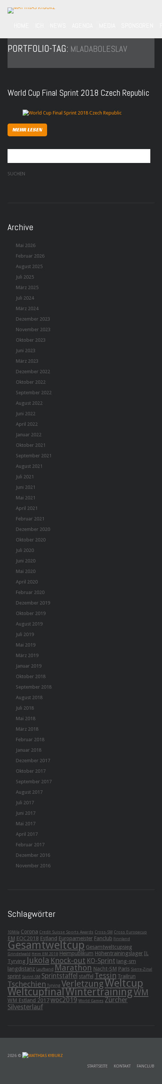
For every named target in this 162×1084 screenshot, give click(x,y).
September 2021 (34, 455)
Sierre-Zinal (141, 969)
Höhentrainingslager (119, 953)
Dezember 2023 (33, 319)
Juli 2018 (25, 708)
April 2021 (27, 508)
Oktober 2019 (31, 613)
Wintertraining (99, 992)
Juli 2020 (25, 550)
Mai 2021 (25, 498)
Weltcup (124, 983)
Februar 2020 (30, 592)
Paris (124, 969)
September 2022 (34, 392)
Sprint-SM (31, 976)
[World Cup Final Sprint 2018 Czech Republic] (72, 112)
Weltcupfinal (36, 992)
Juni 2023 (25, 350)
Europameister (75, 938)
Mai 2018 (25, 718)
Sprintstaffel (59, 976)
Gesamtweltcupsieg (109, 947)
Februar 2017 (30, 844)
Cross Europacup (130, 932)
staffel (86, 976)
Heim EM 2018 (45, 953)
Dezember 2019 (33, 603)
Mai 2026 (25, 245)
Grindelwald (19, 953)
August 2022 (29, 403)
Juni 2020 (25, 561)
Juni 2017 (25, 813)
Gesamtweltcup (46, 945)
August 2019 (29, 624)
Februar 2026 (30, 256)
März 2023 (27, 361)
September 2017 (34, 781)
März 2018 (27, 729)
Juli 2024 (25, 298)
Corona (29, 932)
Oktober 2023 (31, 340)
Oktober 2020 (31, 540)
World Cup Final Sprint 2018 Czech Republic (78, 92)
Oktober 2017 (31, 771)
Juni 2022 (25, 413)
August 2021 (29, 466)
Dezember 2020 (33, 529)
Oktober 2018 (31, 676)
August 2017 (29, 792)
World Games (91, 1000)
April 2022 (27, 424)
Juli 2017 (25, 802)
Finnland (121, 938)
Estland (48, 938)
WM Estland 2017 (28, 1000)
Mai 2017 (25, 823)
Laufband (44, 969)
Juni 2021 (25, 487)
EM (11, 938)
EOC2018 (27, 938)
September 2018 (34, 687)
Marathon (73, 967)
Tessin (105, 975)
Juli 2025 (25, 277)
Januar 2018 (28, 750)
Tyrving (53, 985)
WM (141, 992)
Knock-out (68, 960)
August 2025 (29, 266)
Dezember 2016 (33, 855)
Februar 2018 (30, 739)
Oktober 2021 (31, 445)
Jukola (38, 960)
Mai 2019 (25, 645)
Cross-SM (104, 932)
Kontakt (122, 1066)
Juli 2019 (25, 634)
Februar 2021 (30, 519)
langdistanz (21, 969)
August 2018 (29, 697)
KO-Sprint (101, 961)
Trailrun (127, 976)
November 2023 (33, 329)
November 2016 (33, 865)
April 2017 (27, 834)
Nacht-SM (105, 969)
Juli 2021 (25, 476)
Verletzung (82, 983)
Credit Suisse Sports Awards (66, 932)
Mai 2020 (25, 571)
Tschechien (27, 984)
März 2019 (27, 655)
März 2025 (27, 287)
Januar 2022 (28, 434)
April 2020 (27, 582)
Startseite (97, 1066)
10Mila (14, 932)
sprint (14, 976)
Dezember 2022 (33, 371)
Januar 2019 (28, 666)
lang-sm (126, 961)
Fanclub (103, 938)
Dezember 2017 (33, 760)
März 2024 (27, 308)
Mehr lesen (27, 129)
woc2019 (63, 1000)
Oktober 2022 (31, 382)
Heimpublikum (76, 953)
